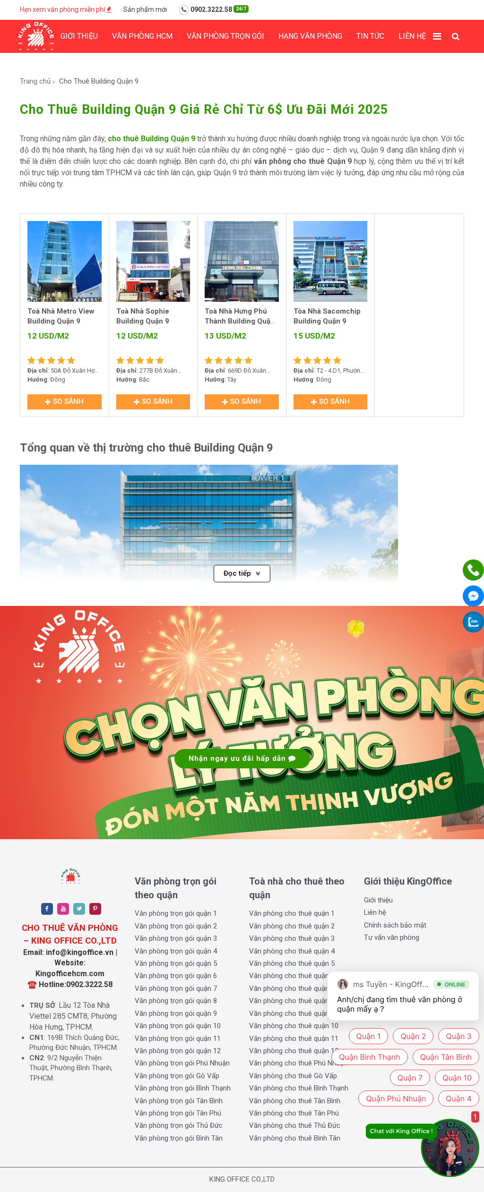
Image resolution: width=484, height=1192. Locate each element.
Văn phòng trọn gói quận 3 (176, 938)
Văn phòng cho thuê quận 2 (292, 926)
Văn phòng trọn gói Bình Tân (179, 1138)
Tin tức (370, 36)
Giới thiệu (79, 36)
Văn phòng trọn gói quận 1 (176, 913)
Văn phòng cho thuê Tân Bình (294, 1101)
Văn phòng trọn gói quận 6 (176, 975)
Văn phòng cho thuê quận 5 (292, 963)
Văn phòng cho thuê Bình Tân (294, 1138)
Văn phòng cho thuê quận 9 (292, 1013)
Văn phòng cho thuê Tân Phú (294, 1113)
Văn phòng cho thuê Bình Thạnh (298, 1088)
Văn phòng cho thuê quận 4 (292, 951)
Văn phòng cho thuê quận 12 (293, 1051)
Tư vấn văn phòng (391, 937)
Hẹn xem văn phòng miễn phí (63, 9)
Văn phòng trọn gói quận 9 (176, 1013)
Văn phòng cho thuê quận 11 (293, 1038)
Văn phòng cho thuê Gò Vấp (293, 1076)
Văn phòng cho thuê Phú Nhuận (298, 1063)
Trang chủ (35, 81)
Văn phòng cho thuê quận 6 (292, 975)
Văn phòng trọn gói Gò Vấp (177, 1076)
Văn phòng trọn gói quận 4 (176, 951)
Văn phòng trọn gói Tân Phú (178, 1113)
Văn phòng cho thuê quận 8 (292, 1000)
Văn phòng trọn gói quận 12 (178, 1051)
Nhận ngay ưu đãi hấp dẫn (238, 758)
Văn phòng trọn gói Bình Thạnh (183, 1088)
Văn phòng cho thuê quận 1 (292, 913)
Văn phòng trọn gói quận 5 (176, 963)
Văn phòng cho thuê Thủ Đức (294, 1125)
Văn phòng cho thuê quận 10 (293, 1026)
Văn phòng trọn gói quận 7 (176, 988)
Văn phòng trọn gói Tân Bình (179, 1101)
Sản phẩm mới (145, 9)
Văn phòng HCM (142, 36)
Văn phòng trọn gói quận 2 (176, 926)
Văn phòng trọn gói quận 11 (178, 1038)
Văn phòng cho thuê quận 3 (292, 938)
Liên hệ (412, 36)
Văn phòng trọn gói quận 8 (176, 1000)
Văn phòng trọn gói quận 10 (178, 1026)
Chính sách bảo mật (395, 925)
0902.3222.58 (217, 9)
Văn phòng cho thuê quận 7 (292, 988)
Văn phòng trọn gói (225, 36)
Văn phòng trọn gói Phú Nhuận (182, 1063)
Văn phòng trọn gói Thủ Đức (179, 1125)
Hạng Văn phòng (310, 36)
